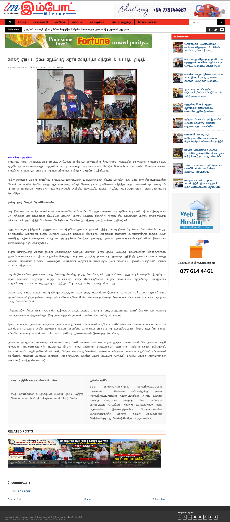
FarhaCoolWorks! (75, 517)
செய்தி (22, 22)
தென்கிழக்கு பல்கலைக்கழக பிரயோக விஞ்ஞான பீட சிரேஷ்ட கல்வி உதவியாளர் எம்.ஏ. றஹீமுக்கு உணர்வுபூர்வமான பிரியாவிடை (197, 50)
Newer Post (14, 499)
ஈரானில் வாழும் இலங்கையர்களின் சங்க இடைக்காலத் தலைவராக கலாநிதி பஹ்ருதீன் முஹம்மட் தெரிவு (204, 79)
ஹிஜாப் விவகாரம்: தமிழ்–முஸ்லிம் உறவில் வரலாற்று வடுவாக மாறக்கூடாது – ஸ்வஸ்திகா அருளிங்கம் (202, 125)
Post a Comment (21, 491)
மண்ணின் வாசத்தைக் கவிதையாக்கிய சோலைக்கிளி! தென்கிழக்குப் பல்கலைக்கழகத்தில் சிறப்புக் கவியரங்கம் (203, 140)
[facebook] (209, 30)
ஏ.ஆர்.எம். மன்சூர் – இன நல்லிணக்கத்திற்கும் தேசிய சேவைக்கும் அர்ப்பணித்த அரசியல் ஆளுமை (76, 29)
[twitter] (216, 30)
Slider (49, 67)
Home (87, 499)
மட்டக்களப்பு (58, 67)
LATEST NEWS (39, 67)
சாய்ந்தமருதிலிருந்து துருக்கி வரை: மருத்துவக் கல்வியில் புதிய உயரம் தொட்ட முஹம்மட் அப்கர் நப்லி (204, 63)
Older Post (159, 499)
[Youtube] (222, 30)
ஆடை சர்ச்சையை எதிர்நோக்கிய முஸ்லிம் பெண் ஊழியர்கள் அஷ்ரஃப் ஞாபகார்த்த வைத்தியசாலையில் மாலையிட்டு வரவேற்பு (197, 172)
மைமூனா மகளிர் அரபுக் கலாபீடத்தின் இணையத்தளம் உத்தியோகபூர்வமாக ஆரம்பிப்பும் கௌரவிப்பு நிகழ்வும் (202, 185)
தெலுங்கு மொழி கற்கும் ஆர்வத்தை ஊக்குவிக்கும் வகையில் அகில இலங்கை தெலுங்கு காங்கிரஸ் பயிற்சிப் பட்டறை (195, 111)
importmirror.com (11, 519)
